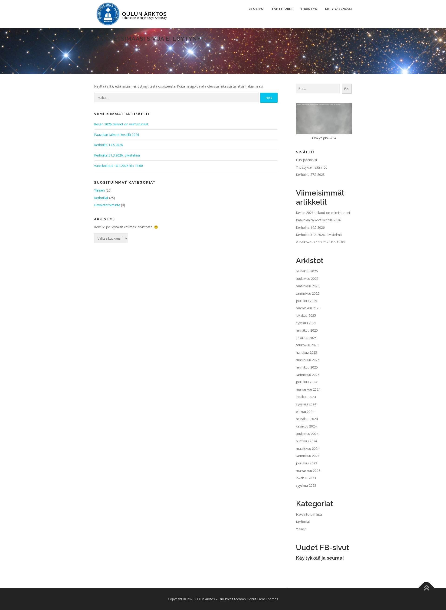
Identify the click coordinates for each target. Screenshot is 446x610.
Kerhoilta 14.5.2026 (108, 145)
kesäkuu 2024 (306, 426)
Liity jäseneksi (338, 8)
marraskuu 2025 (308, 308)
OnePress (226, 599)
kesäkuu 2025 (306, 338)
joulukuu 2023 (306, 463)
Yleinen (99, 190)
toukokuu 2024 (307, 433)
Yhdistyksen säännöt (311, 167)
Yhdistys (308, 8)
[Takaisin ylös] (426, 588)
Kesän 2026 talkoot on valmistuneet (121, 124)
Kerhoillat (101, 198)
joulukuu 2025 (306, 301)
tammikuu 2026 (307, 293)
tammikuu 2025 (307, 374)
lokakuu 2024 (306, 397)
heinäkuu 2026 (307, 271)
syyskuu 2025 (306, 323)
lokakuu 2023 (306, 478)
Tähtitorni (282, 8)
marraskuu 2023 (308, 470)
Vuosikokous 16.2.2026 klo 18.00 (118, 165)
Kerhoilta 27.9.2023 (310, 174)
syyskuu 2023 (306, 485)
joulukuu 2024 (306, 382)
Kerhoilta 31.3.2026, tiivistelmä (117, 155)
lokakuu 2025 (306, 315)
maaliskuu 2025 (307, 360)
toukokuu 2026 (307, 278)
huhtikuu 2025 (306, 352)
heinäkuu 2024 (307, 419)
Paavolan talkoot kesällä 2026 (116, 134)
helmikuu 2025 (307, 367)
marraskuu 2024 (308, 389)
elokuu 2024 (305, 411)
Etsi (346, 88)
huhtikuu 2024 (306, 441)
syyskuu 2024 (306, 404)
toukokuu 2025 (307, 345)
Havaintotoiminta (107, 205)
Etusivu (256, 8)
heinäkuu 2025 (307, 330)
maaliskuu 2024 (307, 448)
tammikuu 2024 (307, 455)
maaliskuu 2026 (307, 286)
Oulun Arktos (144, 13)
